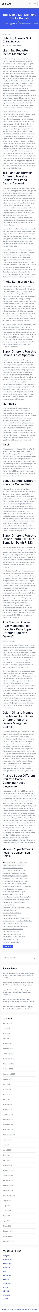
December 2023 (8, 1180)
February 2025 (8, 1109)
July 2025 (6, 1084)
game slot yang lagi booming (13, 894)
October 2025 (8, 1069)
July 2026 (6, 1028)
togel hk (6, 1279)
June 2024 (7, 1150)
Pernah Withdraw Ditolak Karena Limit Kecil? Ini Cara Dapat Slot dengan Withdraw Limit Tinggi (18, 975)
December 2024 (8, 1119)
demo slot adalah (21, 878)
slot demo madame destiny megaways (16, 918)
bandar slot (7, 1275)
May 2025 (6, 1094)
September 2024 (9, 1135)
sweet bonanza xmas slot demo (14, 937)
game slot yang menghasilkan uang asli (17, 897)
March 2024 (7, 1165)
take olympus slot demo (11, 939)
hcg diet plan (22, 504)
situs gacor (7, 1283)
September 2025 (9, 1074)
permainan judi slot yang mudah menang (17, 908)
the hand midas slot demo (12, 942)
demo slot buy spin (21, 881)
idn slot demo (7, 902)
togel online (7, 1263)
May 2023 (6, 1216)
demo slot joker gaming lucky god (15, 889)
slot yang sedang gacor (11, 931)
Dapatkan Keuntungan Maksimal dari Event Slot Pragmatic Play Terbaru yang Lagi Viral (18, 984)
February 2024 (8, 1170)
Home (20, 22)
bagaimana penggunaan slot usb (14, 873)
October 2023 (8, 1190)
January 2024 (8, 1175)
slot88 (5, 1299)
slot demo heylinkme (10, 915)
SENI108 (6, 1291)
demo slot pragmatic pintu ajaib (14, 892)
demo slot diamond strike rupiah (14, 884)
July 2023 (6, 1206)
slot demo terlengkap (24, 921)
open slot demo (8, 905)
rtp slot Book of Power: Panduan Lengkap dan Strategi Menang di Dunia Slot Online (18, 1008)
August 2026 (7, 1023)
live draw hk (7, 1260)
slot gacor (6, 1256)
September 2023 (9, 1195)
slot (4, 1271)
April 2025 (6, 1099)
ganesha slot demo (9, 900)
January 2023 (8, 1236)
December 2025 (8, 1059)
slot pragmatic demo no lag (12, 923)
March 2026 (7, 1043)
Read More (7, 946)
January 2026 (8, 1054)
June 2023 (7, 1211)
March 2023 (7, 1226)
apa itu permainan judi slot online (14, 870)
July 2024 (6, 1145)
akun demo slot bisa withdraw (13, 865)
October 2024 (8, 1130)
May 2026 (6, 1033)
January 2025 (8, 1114)
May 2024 (6, 1155)
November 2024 (8, 1125)
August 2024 (7, 1140)
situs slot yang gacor (10, 910)
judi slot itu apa (19, 902)
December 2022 (8, 1241)
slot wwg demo (22, 926)
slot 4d (5, 1287)
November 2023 (8, 1185)
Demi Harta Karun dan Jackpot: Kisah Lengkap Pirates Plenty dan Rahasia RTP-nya (18, 1000)
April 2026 (6, 1038)
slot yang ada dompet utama (13, 929)
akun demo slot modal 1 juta (13, 868)
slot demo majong (9, 921)
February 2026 (8, 1049)
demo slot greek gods (23, 886)
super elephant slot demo (12, 934)
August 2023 (7, 1201)
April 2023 (6, 1221)
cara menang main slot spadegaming (15, 876)
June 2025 (7, 1089)
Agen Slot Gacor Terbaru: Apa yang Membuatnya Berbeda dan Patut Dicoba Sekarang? (17, 992)
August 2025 (7, 1079)
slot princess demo (9, 926)
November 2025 (8, 1064)
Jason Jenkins (17, 45)
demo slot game (8, 886)
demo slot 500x (8, 878)
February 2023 (8, 1231)
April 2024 (6, 1160)
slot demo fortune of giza (12, 913)
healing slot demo (24, 900)
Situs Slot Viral (7, 45)
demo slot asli (8, 881)
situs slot (6, 1295)
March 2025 (7, 1104)
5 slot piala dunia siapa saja (17, 862)
